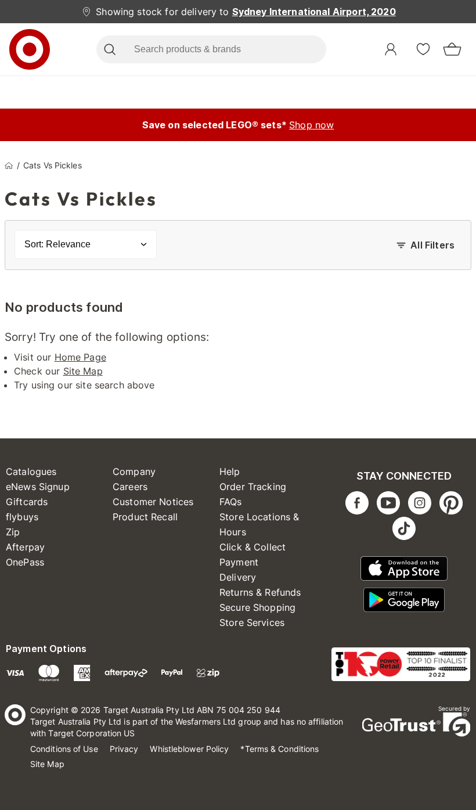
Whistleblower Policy (189, 749)
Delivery (237, 577)
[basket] (452, 49)
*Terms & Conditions (279, 749)
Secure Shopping (257, 607)
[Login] (391, 49)
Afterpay (25, 547)
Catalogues (31, 471)
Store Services (251, 622)
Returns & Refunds (260, 592)
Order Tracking (252, 486)
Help (229, 471)
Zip (13, 532)
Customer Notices (153, 501)
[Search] (109, 49)
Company (134, 471)
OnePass (25, 562)
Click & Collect (252, 547)
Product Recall (145, 517)
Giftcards (27, 501)
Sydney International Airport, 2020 (314, 11)
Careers (130, 486)
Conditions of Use (64, 749)
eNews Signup (38, 486)
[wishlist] (423, 48)
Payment (238, 562)
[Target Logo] (29, 49)
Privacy (124, 749)
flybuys (22, 517)
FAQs (230, 501)
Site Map (83, 371)
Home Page (80, 357)
